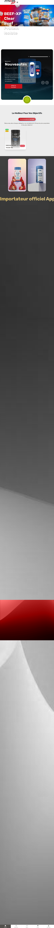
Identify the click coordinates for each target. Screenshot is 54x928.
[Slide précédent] (42, 82)
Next (50, 25)
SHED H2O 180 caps (11, 145)
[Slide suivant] (47, 82)
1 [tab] (25, 43)
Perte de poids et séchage (27, 119)
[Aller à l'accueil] (10, 2)
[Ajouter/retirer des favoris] (38, 73)
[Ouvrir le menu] (17, 2)
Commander (38, 70)
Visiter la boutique (13, 86)
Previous (3, 25)
